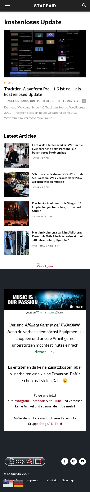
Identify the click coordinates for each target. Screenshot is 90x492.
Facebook (38, 401)
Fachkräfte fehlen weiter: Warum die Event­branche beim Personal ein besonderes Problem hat (57, 148)
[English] (8, 483)
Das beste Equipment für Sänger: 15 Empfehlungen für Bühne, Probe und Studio (56, 207)
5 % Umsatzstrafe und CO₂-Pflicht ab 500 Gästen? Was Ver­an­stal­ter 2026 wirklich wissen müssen (57, 177)
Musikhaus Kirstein (45, 245)
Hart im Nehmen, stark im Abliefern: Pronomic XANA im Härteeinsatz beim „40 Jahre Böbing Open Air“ (58, 236)
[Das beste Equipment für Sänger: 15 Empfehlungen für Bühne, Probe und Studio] (16, 213)
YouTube (55, 401)
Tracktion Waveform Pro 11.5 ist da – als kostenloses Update (42, 91)
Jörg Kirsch (40, 158)
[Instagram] (73, 461)
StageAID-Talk (50, 423)
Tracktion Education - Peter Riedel (29, 100)
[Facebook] (64, 461)
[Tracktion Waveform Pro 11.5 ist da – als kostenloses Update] (45, 53)
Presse (8, 83)
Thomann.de (45, 312)
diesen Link (44, 352)
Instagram (21, 401)
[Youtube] (82, 461)
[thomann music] (45, 309)
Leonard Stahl (42, 216)
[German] (19, 483)
